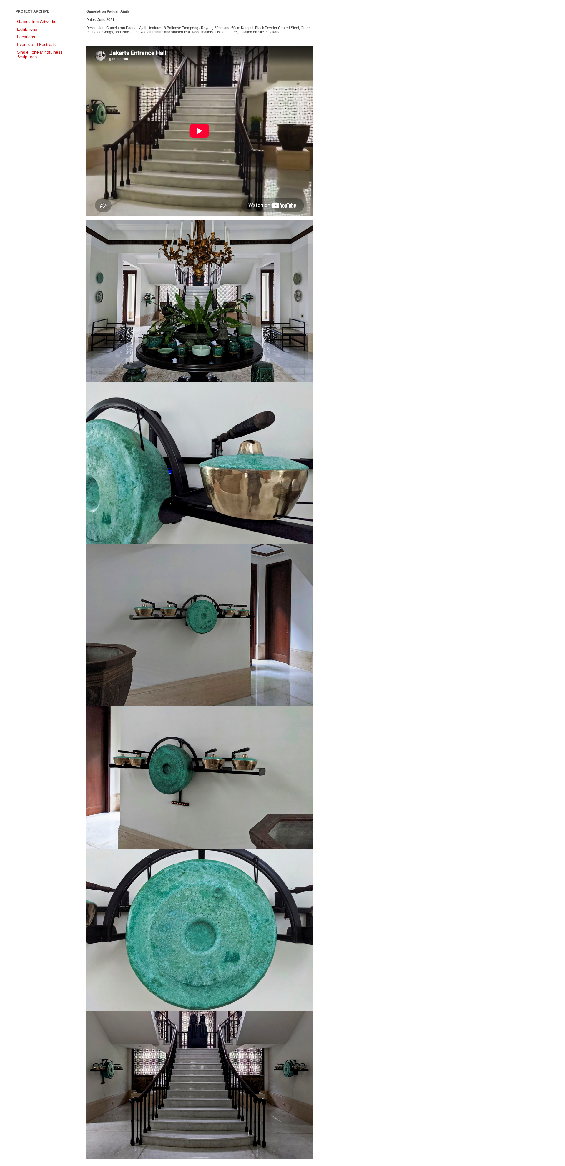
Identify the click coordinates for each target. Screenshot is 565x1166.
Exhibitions (27, 29)
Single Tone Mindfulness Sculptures (39, 54)
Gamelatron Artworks (36, 21)
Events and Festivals (36, 44)
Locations (26, 36)
